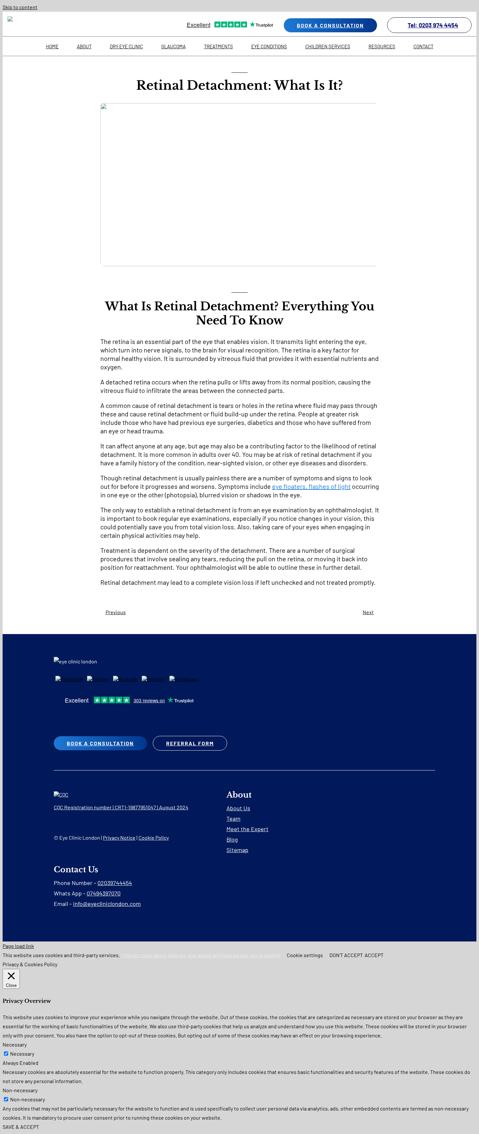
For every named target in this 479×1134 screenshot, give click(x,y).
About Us (238, 808)
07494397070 (104, 893)
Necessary (22, 1053)
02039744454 (114, 882)
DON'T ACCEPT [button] (346, 955)
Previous (116, 612)
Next (368, 612)
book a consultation (330, 25)
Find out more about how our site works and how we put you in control (200, 955)
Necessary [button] (15, 1044)
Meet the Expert (247, 828)
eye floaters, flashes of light (311, 486)
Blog (232, 839)
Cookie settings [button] (305, 955)
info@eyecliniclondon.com (107, 903)
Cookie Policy (153, 837)
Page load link (18, 946)
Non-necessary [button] (20, 1090)
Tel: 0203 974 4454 (433, 25)
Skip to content (20, 7)
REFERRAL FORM (190, 743)
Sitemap (237, 849)
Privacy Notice (119, 837)
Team (233, 818)
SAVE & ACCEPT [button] (21, 1127)
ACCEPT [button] (374, 955)
